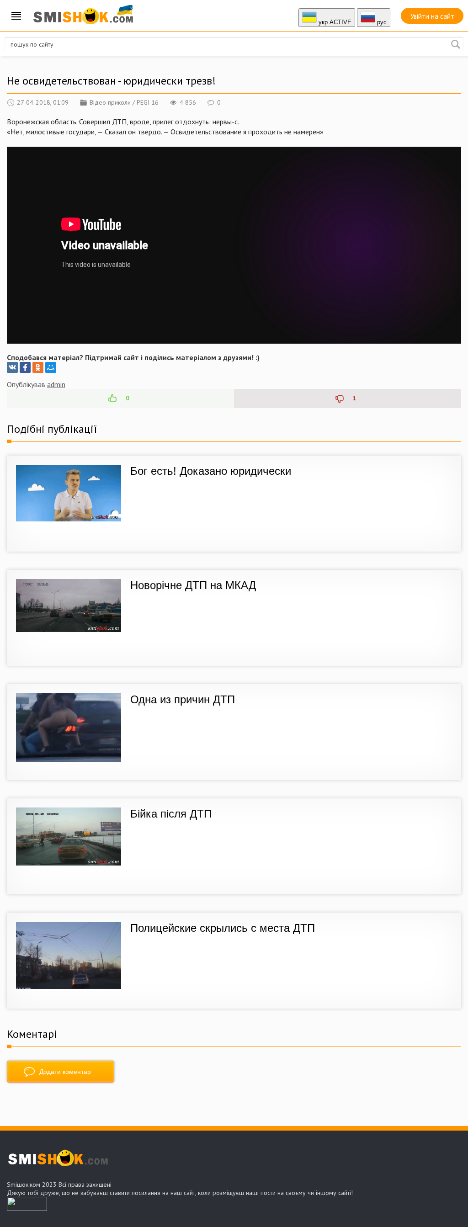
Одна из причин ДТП (182, 699)
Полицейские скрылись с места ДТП (222, 928)
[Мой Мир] (50, 367)
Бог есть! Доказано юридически (210, 471)
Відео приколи (110, 102)
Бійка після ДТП (171, 813)
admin (56, 384)
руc (381, 22)
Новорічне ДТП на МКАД (193, 585)
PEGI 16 (148, 102)
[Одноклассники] (37, 367)
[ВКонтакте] (12, 367)
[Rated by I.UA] (27, 1208)
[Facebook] (25, 367)
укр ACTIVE (334, 22)
